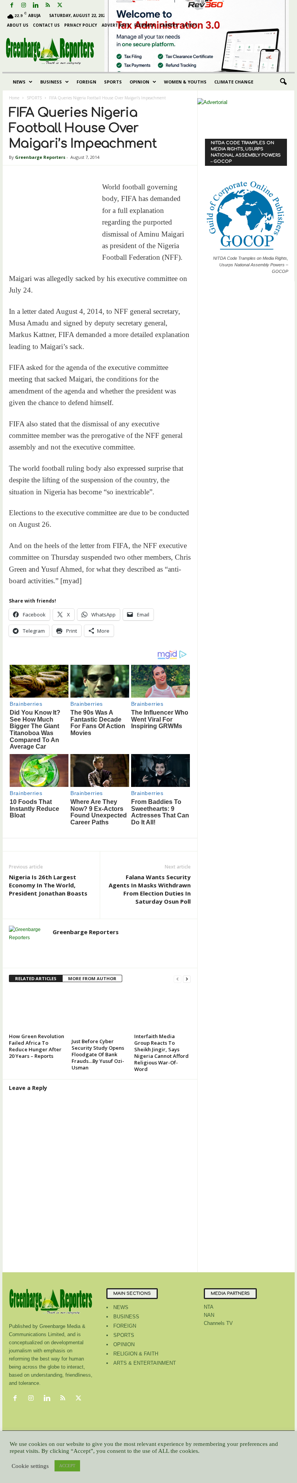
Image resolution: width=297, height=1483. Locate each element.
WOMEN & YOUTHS (185, 82)
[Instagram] (23, 5)
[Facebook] (11, 5)
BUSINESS (51, 82)
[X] (59, 5)
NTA (208, 1307)
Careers (169, 25)
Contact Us (46, 25)
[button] (283, 81)
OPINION (139, 82)
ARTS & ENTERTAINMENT (144, 1363)
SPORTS (113, 82)
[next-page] (187, 979)
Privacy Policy (80, 25)
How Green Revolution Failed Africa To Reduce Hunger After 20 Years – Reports (36, 1046)
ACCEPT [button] (67, 1465)
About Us (17, 25)
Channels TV (218, 1323)
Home (14, 97)
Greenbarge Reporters (40, 157)
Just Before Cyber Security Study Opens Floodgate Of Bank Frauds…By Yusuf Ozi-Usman (98, 1054)
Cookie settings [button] (30, 1466)
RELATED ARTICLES (35, 978)
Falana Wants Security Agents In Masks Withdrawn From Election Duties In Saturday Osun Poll (150, 889)
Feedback (144, 25)
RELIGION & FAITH (135, 1354)
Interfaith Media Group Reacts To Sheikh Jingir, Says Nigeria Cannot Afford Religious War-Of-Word (161, 1053)
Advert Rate (116, 25)
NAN (209, 1315)
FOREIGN (86, 82)
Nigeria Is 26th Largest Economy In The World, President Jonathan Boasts (48, 885)
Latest (189, 25)
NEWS (19, 82)
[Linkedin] (35, 5)
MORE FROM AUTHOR (92, 978)
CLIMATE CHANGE (233, 82)
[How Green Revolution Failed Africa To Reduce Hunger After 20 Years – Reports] (37, 1010)
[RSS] (47, 5)
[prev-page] (177, 979)
